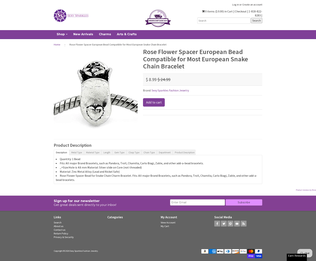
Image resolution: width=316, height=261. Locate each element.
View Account (168, 222)
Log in (235, 4)
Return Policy (61, 233)
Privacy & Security (64, 237)
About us (58, 226)
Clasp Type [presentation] (134, 152)
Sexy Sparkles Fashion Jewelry (170, 90)
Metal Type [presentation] (76, 152)
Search (57, 222)
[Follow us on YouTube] (237, 224)
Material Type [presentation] (92, 152)
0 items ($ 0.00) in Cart (219, 11)
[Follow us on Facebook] (217, 224)
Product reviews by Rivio (306, 190)
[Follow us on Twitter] (224, 224)
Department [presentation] (165, 152)
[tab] (61, 152)
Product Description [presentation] (185, 152)
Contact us (59, 229)
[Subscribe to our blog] (244, 224)
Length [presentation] (107, 152)
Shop (61, 34)
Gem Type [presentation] (119, 152)
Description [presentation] (61, 152)
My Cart (165, 226)
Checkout (241, 11)
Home (57, 44)
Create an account (252, 4)
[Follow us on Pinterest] (230, 224)
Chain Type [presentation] (149, 152)
